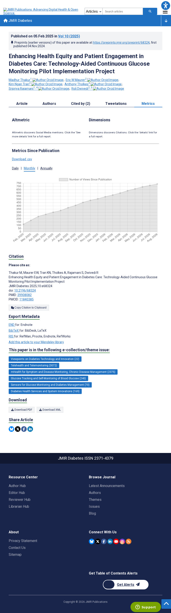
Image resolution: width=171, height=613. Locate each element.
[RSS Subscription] (128, 541)
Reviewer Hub (20, 499)
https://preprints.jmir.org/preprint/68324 (121, 42)
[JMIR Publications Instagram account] (122, 541)
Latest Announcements (107, 486)
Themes (95, 499)
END (12, 325)
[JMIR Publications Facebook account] (104, 541)
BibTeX (14, 330)
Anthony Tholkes (77, 84)
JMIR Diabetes (20, 20)
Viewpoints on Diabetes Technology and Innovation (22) (45, 359)
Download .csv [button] (22, 159)
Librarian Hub (19, 506)
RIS (11, 336)
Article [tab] (22, 103)
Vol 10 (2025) (69, 36)
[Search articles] (150, 11)
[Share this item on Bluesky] (11, 429)
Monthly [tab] (29, 168)
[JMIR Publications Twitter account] (98, 541)
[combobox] (122, 11)
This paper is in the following (59, 349)
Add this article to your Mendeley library (36, 342)
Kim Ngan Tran (20, 84)
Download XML (51, 409)
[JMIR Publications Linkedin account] (110, 541)
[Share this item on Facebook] (24, 429)
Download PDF (23, 409)
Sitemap (15, 554)
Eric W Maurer (76, 80)
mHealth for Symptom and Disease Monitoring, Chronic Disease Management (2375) (63, 371)
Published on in (45, 36)
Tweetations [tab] (116, 103)
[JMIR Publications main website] (41, 11)
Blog (92, 513)
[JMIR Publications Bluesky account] (91, 541)
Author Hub (17, 486)
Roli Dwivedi (81, 88)
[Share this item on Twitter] (17, 429)
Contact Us (17, 548)
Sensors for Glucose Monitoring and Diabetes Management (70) (50, 384)
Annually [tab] (46, 168)
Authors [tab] (49, 103)
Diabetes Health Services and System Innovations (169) (45, 391)
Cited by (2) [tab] (80, 103)
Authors (95, 493)
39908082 (24, 295)
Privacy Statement (23, 541)
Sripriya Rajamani (23, 88)
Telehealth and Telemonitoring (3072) (34, 365)
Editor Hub (17, 493)
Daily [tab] (15, 168)
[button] (166, 5)
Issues (94, 506)
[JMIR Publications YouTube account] (116, 541)
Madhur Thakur (20, 80)
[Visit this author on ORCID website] (48, 80)
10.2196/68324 (25, 290)
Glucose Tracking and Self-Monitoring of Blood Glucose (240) (48, 378)
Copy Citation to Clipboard (30, 307)
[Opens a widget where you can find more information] (145, 607)
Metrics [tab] (148, 103)
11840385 (26, 299)
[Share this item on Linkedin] (30, 429)
